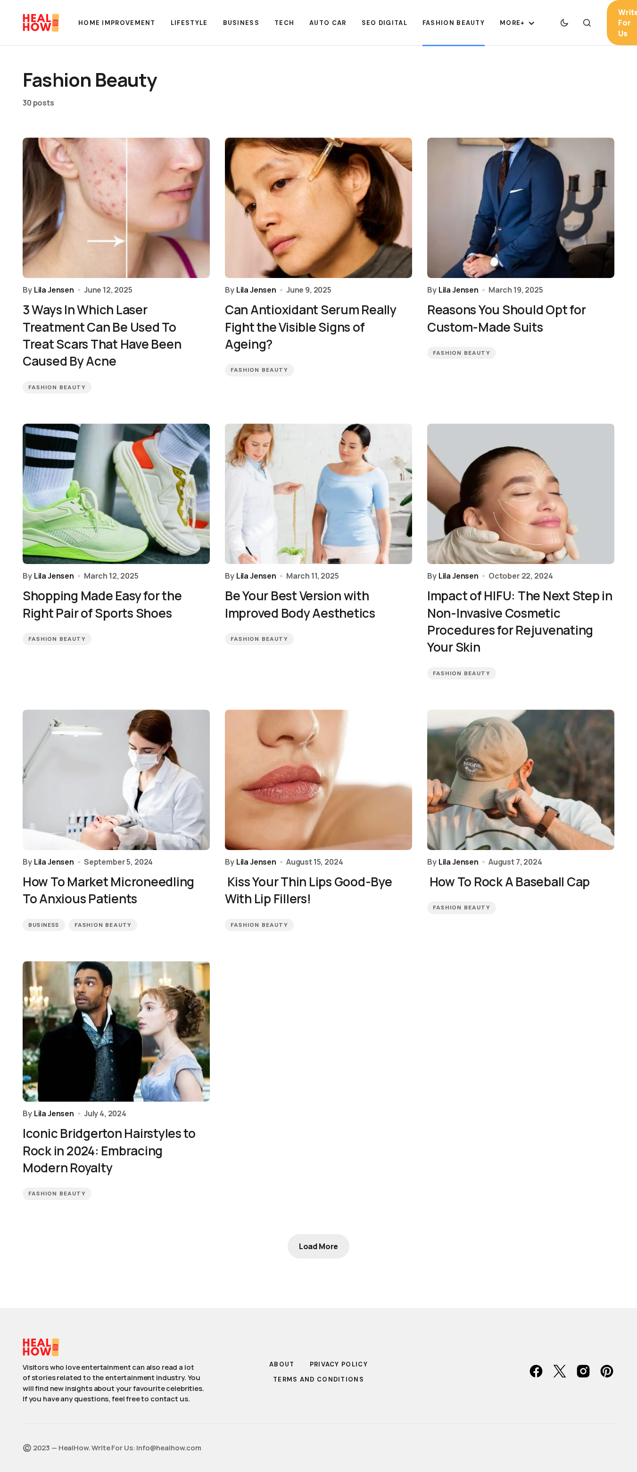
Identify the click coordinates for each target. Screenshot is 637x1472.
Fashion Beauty (57, 387)
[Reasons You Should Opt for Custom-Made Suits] (520, 208)
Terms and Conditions (318, 1379)
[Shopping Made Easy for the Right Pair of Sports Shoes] (116, 494)
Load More (319, 1246)
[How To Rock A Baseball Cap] (520, 780)
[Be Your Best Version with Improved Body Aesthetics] (318, 494)
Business (43, 925)
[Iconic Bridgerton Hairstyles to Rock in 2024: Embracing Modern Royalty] (116, 1031)
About (282, 1364)
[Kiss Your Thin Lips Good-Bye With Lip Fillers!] (318, 780)
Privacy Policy (339, 1364)
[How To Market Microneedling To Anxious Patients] (116, 780)
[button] (564, 22)
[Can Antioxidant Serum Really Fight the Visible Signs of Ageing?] (318, 208)
